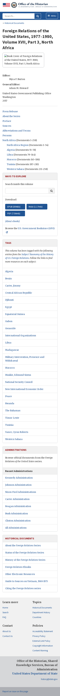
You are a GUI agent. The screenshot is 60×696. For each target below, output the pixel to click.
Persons (7, 135)
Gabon (8, 321)
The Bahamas (12, 410)
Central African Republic (18, 292)
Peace (8, 396)
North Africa (9, 140)
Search (5, 612)
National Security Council (18, 382)
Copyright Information (42, 645)
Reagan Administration (18, 506)
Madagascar (12, 350)
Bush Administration (16, 513)
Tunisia (11, 164)
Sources (6, 126)
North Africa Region (17, 145)
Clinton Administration (17, 520)
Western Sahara (15, 169)
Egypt (8, 307)
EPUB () (13, 206)
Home (5, 607)
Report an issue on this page (15, 691)
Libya (10, 154)
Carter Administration (17, 499)
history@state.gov (49, 679)
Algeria (11, 150)
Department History (41, 612)
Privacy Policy (38, 636)
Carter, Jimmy (12, 285)
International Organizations (20, 335)
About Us (6, 631)
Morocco (11, 159)
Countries (36, 617)
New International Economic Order (24, 389)
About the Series (11, 116)
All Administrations (15, 527)
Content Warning (40, 650)
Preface (6, 121)
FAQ (4, 617)
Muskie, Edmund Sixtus (18, 375)
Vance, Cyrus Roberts (16, 432)
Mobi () (35, 206)
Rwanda (9, 403)
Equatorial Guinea (15, 314)
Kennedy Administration (19, 477)
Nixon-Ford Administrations (20, 492)
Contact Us (7, 636)
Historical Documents (42, 607)
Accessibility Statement (42, 631)
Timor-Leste (12, 417)
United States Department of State (35, 673)
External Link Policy (41, 641)
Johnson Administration (18, 485)
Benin (8, 278)
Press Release (10, 111)
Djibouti (9, 300)
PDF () (13, 213)
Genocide (10, 328)
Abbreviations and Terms (16, 130)
